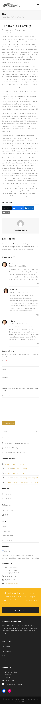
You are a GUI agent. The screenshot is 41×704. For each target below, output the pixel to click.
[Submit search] (37, 431)
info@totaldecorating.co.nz (13, 684)
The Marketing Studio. (20, 701)
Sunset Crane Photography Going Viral (16, 244)
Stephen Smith (21, 30)
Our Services (6, 651)
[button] (38, 5)
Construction (9, 510)
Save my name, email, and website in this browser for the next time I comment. (20, 389)
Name (4, 361)
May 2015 (8, 494)
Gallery (4, 656)
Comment (6, 396)
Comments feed (7, 535)
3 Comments (8, 32)
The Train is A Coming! (12, 448)
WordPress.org (7, 540)
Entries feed (6, 531)
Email (4, 369)
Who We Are (6, 647)
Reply (37, 283)
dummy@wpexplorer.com (13, 583)
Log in (4, 526)
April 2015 (8, 498)
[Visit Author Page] (20, 223)
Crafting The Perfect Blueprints (15, 452)
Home (4, 17)
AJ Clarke (12, 263)
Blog (8, 17)
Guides (7, 515)
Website (5, 377)
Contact (4, 660)
